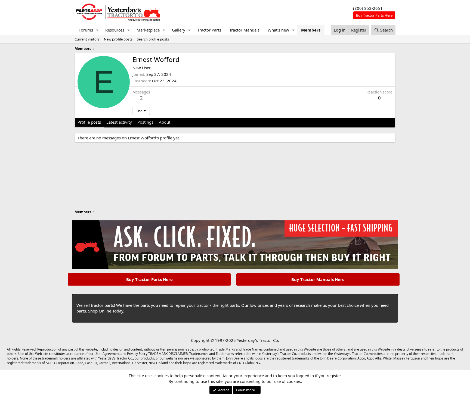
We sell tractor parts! (95, 305)
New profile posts (118, 39)
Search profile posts (153, 39)
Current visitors (87, 39)
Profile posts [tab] (89, 122)
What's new (278, 30)
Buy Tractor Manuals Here (318, 279)
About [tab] (164, 122)
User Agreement (107, 353)
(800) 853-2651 (368, 8)
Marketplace (148, 30)
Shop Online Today (105, 311)
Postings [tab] (145, 122)
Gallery (178, 30)
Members (310, 30)
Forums (86, 30)
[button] (97, 30)
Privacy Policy (137, 353)
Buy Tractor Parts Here (149, 279)
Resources (114, 30)
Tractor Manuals (244, 30)
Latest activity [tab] (119, 122)
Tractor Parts (209, 30)
